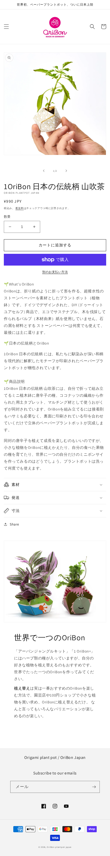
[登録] (94, 787)
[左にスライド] (43, 170)
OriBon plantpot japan (59, 847)
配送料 (20, 208)
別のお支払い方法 (55, 272)
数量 (7, 216)
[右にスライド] (66, 170)
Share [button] (14, 524)
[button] (6, 26)
